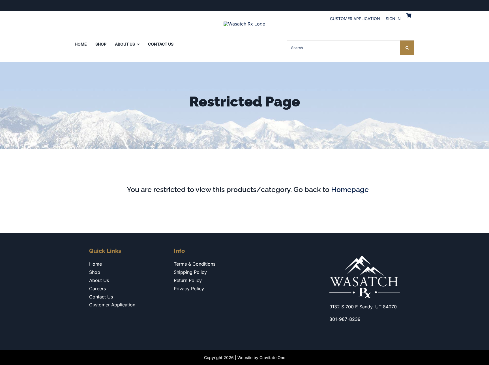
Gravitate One (272, 357)
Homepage (350, 189)
